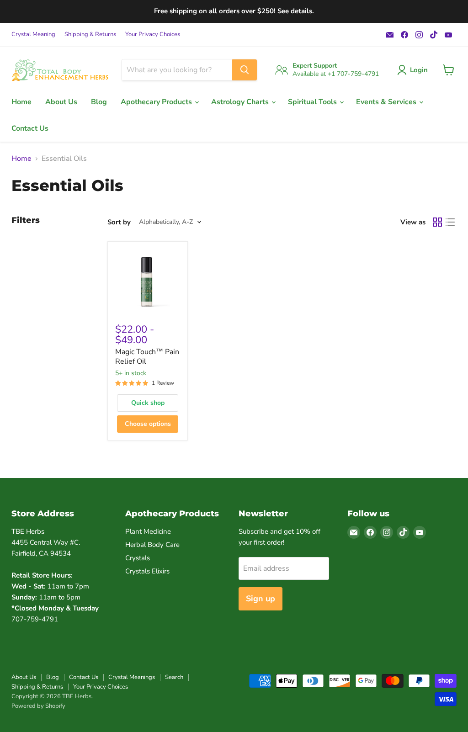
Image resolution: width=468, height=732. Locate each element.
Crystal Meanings (131, 677)
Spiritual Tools (313, 102)
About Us (61, 102)
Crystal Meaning (33, 34)
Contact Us (29, 128)
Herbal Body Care (152, 544)
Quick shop (148, 402)
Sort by (119, 222)
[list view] (450, 222)
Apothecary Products (157, 102)
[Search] (244, 69)
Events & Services (387, 102)
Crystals (137, 557)
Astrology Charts (241, 102)
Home (21, 102)
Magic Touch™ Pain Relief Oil (147, 356)
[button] (414, 69)
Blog (99, 102)
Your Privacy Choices (152, 34)
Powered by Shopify (38, 706)
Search (174, 677)
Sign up (260, 598)
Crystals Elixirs (147, 571)
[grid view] (437, 222)
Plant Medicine (148, 531)
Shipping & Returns (90, 34)
